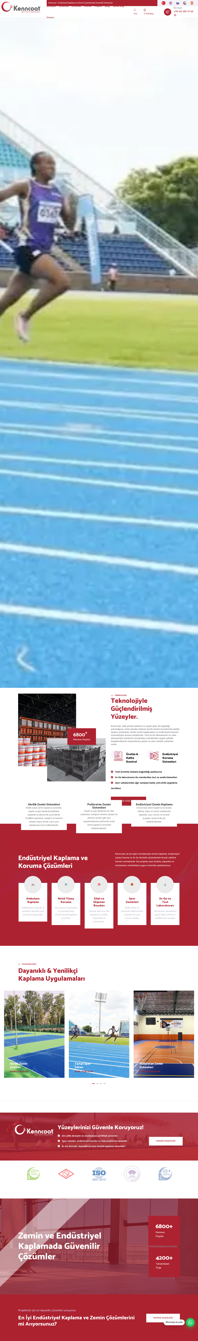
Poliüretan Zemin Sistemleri (99, 806)
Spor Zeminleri (132, 900)
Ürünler (88, 6)
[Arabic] (185, 3)
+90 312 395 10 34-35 (184, 13)
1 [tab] (93, 1083)
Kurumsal (64, 6)
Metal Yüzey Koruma (66, 900)
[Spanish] (192, 3)
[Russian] (177, 3)
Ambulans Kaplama (33, 900)
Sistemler (76, 6)
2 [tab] (97, 1083)
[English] (170, 3)
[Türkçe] (163, 3)
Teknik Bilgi (118, 6)
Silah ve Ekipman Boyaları (99, 902)
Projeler (98, 6)
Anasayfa (51, 6)
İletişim (50, 17)
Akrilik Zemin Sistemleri (44, 804)
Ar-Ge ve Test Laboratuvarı (165, 902)
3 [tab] (101, 1083)
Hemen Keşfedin (165, 1141)
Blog (107, 6)
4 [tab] (104, 1083)
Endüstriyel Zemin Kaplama (154, 804)
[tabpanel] (34, 1034)
